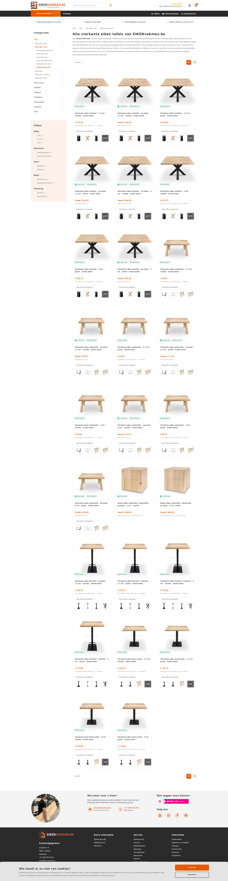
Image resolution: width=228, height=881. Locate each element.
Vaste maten (42, 196)
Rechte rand (42, 179)
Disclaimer (175, 852)
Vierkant (41, 170)
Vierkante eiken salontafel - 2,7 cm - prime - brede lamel (134, 348)
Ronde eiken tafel (42, 54)
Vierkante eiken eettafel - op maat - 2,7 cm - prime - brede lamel (91, 192)
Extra (36, 111)
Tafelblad (37, 87)
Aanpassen (192, 874)
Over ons (137, 842)
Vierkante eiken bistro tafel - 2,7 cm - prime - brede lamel (177, 660)
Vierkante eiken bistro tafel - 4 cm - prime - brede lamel (134, 738)
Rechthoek (41, 166)
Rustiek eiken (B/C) (45, 153)
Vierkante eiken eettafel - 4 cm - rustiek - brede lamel (175, 192)
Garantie (137, 859)
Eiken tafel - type (40, 43)
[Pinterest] (186, 815)
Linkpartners (176, 855)
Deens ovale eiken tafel (44, 61)
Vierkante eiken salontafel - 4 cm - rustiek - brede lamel (90, 426)
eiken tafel (172, 38)
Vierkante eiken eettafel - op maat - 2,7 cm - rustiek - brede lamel (134, 114)
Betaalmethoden (139, 846)
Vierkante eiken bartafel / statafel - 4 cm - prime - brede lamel (92, 660)
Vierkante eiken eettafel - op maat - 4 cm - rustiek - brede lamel (135, 192)
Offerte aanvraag (100, 839)
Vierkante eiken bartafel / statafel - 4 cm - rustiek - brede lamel (177, 582)
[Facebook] (177, 815)
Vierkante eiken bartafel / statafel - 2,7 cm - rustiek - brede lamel (91, 582)
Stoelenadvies (177, 839)
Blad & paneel (39, 83)
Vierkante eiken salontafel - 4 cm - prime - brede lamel (176, 426)
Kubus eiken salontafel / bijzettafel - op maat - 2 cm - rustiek (134, 504)
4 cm (40, 143)
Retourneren (138, 855)
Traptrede (37, 107)
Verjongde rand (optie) (46, 183)
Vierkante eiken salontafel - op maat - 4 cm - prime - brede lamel (92, 504)
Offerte (156, 13)
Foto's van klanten (172, 13)
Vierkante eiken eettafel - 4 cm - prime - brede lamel (89, 270)
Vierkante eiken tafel (43, 67)
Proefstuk (67, 13)
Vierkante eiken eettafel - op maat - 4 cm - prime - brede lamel (135, 270)
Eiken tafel (38, 71)
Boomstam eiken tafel (43, 64)
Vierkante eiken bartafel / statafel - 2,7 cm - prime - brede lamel (134, 582)
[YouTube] (160, 815)
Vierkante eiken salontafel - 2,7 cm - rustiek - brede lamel (176, 270)
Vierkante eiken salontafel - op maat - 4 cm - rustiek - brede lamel (135, 426)
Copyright (175, 846)
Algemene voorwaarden (180, 842)
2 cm (40, 136)
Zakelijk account (99, 842)
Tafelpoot (37, 92)
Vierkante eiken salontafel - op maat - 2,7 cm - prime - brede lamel (177, 348)
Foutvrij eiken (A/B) (44, 156)
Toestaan (192, 867)
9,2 (160, 6)
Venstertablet (39, 102)
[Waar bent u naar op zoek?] (110, 5)
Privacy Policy (177, 849)
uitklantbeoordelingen (172, 6)
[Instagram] (168, 815)
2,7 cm (40, 139)
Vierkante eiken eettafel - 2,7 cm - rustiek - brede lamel (90, 114)
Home (74, 28)
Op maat (41, 193)
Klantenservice (190, 13)
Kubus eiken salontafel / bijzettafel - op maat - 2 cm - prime (176, 504)
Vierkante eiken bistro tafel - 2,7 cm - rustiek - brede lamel (134, 660)
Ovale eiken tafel (41, 57)
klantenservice (127, 802)
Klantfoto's (97, 846)
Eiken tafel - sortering (42, 74)
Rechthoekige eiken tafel (44, 50)
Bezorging (137, 849)
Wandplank (38, 97)
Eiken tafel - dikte (41, 78)
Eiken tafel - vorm (41, 47)
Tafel (36, 39)
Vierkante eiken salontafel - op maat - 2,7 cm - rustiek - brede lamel (92, 348)
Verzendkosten (139, 852)
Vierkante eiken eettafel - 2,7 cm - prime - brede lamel (175, 114)
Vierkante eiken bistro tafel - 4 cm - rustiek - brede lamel (91, 738)
